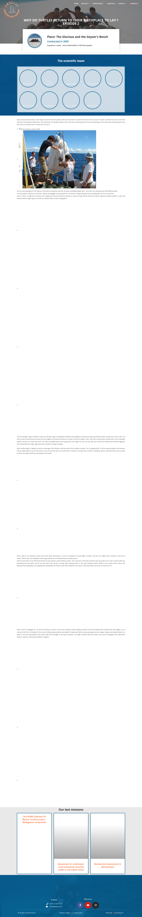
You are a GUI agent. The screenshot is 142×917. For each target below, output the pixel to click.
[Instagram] (95, 905)
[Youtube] (88, 905)
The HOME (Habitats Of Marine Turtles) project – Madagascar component (34, 819)
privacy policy (78, 913)
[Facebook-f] (80, 905)
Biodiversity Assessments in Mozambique (107, 865)
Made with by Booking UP (114, 913)
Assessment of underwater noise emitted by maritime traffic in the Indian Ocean (71, 867)
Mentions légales (65, 913)
